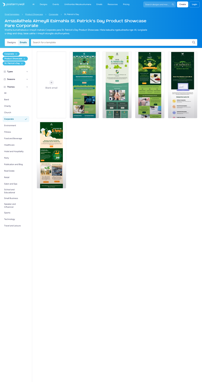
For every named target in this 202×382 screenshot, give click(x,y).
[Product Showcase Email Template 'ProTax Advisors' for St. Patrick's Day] (84, 85)
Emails (23, 42)
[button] (27, 71)
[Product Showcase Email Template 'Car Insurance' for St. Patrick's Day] (149, 85)
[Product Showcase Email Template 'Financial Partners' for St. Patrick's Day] (51, 155)
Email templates (12, 14)
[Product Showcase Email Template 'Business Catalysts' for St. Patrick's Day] (182, 85)
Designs (11, 42)
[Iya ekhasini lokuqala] (12, 4)
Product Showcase (34, 14)
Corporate (53, 14)
